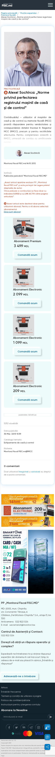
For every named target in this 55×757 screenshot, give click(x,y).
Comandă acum (27, 254)
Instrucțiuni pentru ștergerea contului (20, 704)
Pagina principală (9, 13)
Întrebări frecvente (11, 691)
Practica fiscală (8, 15)
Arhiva (4, 687)
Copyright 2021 (6, 743)
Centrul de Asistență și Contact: (22, 631)
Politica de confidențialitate (15, 700)
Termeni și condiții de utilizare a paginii (21, 696)
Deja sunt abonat (12, 212)
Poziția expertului (28, 13)
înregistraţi (24, 472)
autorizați (35, 472)
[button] (45, 727)
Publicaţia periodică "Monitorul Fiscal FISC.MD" (25, 176)
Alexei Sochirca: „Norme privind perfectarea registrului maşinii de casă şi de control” (26, 18)
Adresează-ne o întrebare (20, 676)
